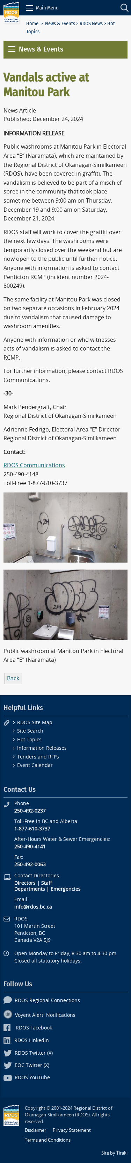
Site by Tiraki (114, 1153)
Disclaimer (35, 1130)
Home (32, 24)
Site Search (30, 731)
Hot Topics (29, 740)
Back (13, 678)
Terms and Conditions (48, 1140)
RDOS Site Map (34, 723)
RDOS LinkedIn (31, 1040)
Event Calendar (35, 765)
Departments (29, 889)
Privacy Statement (72, 1130)
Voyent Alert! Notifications (45, 1015)
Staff (46, 883)
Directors (25, 883)
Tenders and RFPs (38, 757)
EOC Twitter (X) (32, 1065)
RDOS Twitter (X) (34, 1053)
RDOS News (91, 24)
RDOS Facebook (34, 1028)
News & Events (60, 24)
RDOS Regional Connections (47, 1001)
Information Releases (42, 748)
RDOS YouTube (32, 1078)
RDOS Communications (34, 465)
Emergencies (66, 889)
